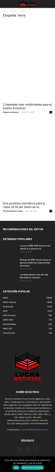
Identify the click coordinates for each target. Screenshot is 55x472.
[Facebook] (20, 449)
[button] (5, 4)
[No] (51, 464)
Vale (16, 467)
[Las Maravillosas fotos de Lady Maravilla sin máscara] (10, 278)
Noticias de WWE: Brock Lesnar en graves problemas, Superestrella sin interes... (35, 263)
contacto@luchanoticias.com (34, 429)
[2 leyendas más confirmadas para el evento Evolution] (27, 89)
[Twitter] (35, 449)
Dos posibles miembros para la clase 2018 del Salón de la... (24, 205)
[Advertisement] (27, 48)
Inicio (5, 11)
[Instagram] (28, 449)
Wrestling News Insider (13, 211)
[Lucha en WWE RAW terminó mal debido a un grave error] (10, 249)
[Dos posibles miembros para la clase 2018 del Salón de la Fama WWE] (27, 187)
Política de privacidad (32, 467)
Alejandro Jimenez (11, 112)
